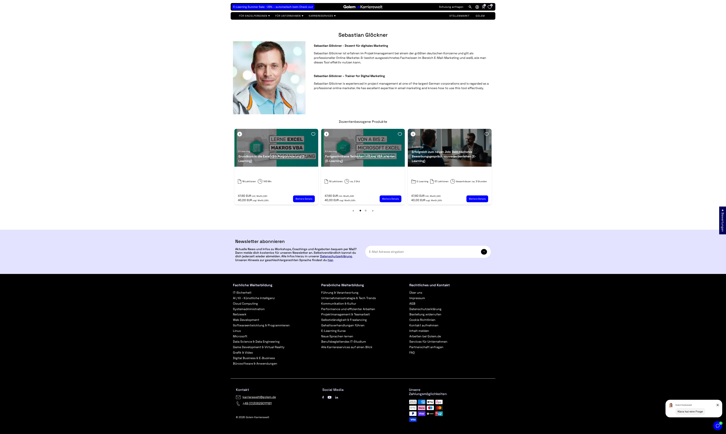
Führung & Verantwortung (339, 293)
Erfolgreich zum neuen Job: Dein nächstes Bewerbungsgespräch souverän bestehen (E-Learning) (444, 156)
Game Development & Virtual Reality (259, 347)
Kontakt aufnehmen (423, 325)
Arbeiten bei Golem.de (425, 336)
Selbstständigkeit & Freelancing (344, 320)
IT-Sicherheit (242, 293)
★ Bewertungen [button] (723, 220)
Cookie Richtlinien (422, 320)
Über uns (415, 293)
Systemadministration (249, 309)
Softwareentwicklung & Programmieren (261, 325)
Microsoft (240, 336)
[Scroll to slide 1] (360, 210)
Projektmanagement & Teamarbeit (345, 314)
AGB (412, 304)
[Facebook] (323, 397)
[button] (477, 7)
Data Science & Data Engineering (256, 342)
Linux (237, 331)
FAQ (412, 353)
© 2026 (252, 417)
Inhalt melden (419, 331)
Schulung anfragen (451, 7)
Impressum (417, 298)
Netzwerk (240, 314)
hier (330, 260)
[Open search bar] (470, 6)
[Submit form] (484, 252)
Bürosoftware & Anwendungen (255, 364)
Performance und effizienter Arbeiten (348, 309)
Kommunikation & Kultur (338, 304)
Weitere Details (304, 198)
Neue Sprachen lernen (337, 336)
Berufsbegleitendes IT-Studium (343, 342)
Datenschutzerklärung (336, 256)
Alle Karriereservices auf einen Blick (346, 347)
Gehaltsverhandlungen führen (343, 325)
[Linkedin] (336, 397)
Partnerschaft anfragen (426, 347)
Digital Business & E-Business (254, 358)
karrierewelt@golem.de (259, 397)
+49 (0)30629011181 (257, 403)
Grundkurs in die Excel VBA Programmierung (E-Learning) (272, 158)
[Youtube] (329, 397)
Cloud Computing (245, 304)
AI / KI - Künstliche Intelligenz (254, 298)
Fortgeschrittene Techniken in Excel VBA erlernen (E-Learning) (360, 158)
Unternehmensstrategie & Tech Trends (348, 298)
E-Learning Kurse (333, 331)
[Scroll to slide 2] (365, 210)
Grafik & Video (243, 353)
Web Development (246, 320)
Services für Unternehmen (428, 342)
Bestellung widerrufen (425, 314)
